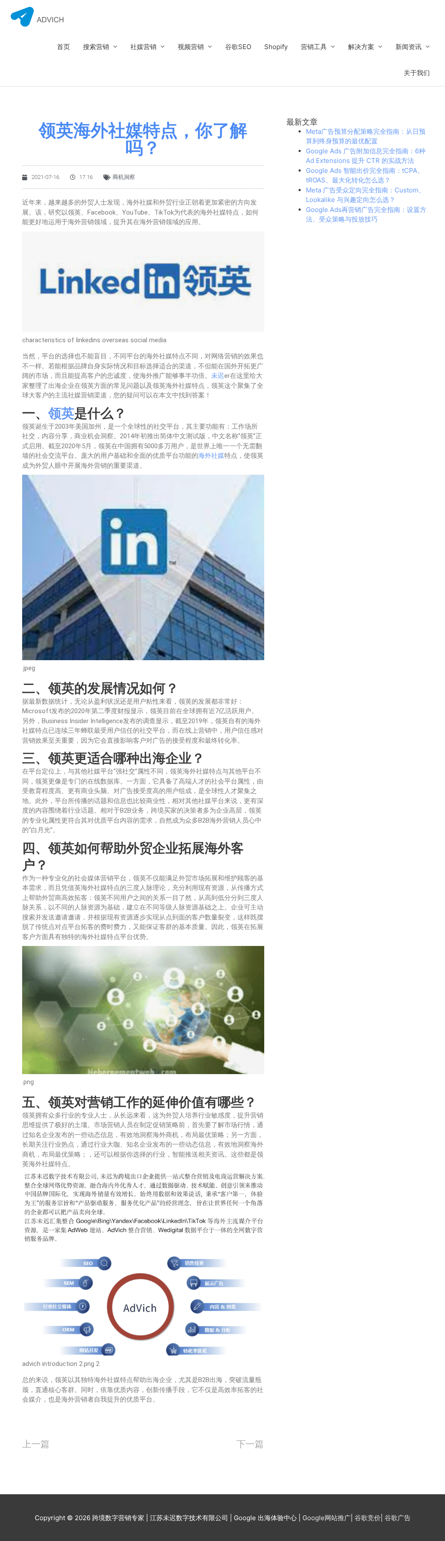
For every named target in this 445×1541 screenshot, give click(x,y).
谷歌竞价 (368, 1518)
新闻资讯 (408, 47)
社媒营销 (143, 47)
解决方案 (361, 47)
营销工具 (314, 47)
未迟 (217, 376)
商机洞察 (124, 177)
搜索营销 (96, 47)
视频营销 (191, 47)
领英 (61, 413)
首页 (63, 47)
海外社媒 (211, 456)
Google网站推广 (326, 1518)
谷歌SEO (238, 47)
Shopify (276, 47)
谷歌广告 (398, 1518)
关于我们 (417, 73)
